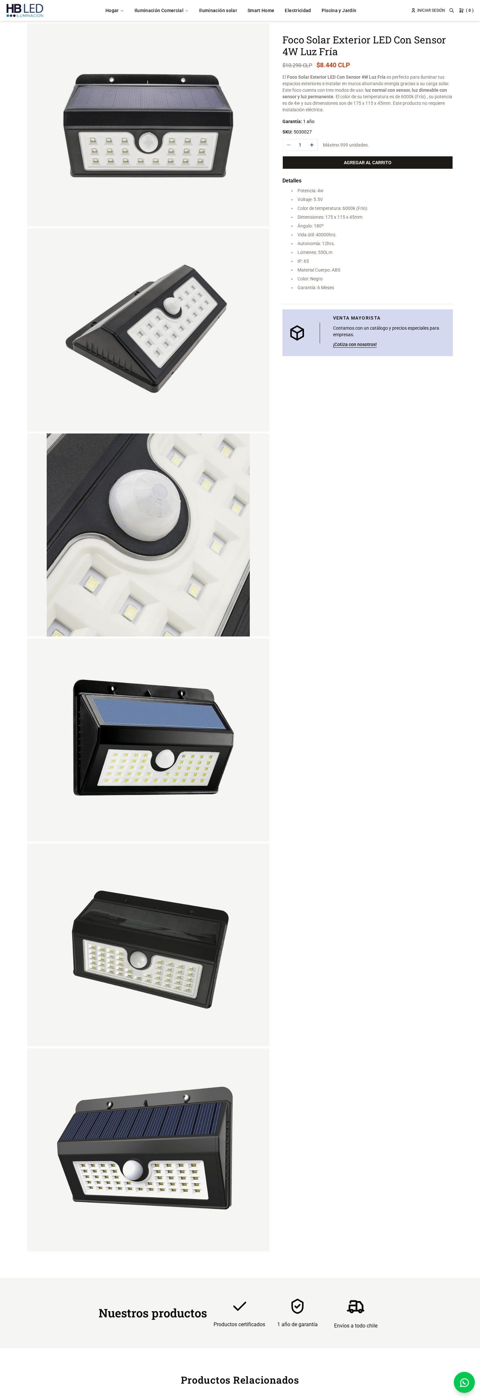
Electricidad (298, 10)
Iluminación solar (218, 10)
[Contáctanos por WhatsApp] (464, 1382)
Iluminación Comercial (159, 10)
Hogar (112, 10)
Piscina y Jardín (339, 10)
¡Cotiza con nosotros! (355, 344)
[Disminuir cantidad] (288, 145)
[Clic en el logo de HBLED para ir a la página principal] (25, 10)
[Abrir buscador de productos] (451, 10)
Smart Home (261, 10)
